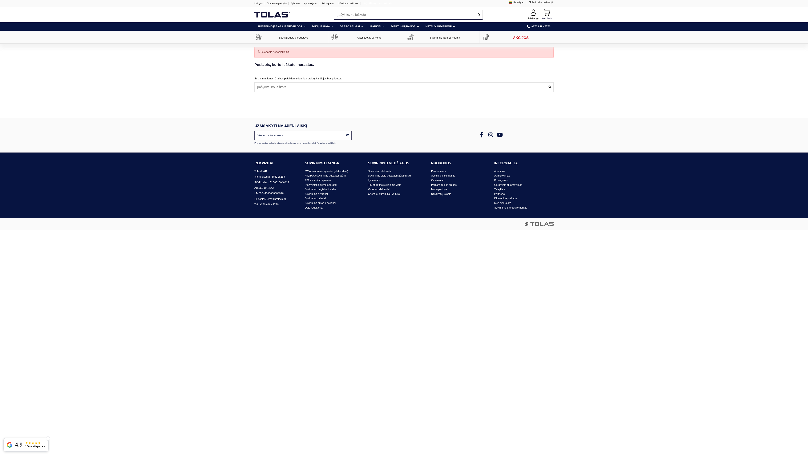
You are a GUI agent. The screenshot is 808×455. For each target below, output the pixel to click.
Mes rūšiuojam (502, 203)
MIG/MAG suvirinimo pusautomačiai (325, 175)
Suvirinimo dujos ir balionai (320, 203)
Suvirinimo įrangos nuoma (445, 37)
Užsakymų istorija (441, 194)
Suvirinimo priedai (315, 198)
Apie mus (296, 3)
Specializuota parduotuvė (293, 37)
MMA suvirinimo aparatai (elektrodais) (326, 171)
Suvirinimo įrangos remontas (510, 207)
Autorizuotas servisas (369, 37)
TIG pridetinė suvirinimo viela (384, 184)
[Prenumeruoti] (347, 135)
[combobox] (408, 15)
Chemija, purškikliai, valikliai (384, 194)
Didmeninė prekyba (277, 3)
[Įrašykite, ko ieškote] (479, 15)
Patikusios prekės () (542, 2)
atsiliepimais (35, 446)
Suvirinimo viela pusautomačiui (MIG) (389, 175)
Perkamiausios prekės (444, 184)
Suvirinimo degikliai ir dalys (320, 189)
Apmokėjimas (311, 3)
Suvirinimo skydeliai (316, 194)
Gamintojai (437, 180)
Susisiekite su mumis (443, 175)
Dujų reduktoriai (314, 207)
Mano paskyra (439, 189)
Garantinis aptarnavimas (508, 184)
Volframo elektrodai (379, 189)
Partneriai (499, 194)
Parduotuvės (438, 171)
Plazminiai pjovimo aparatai (321, 184)
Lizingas (258, 3)
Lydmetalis (374, 180)
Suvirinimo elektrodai (380, 171)
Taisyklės (499, 189)
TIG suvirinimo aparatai (318, 180)
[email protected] (276, 199)
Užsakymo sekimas (348, 3)
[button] (281, 26)
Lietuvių (516, 2)
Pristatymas (328, 3)
